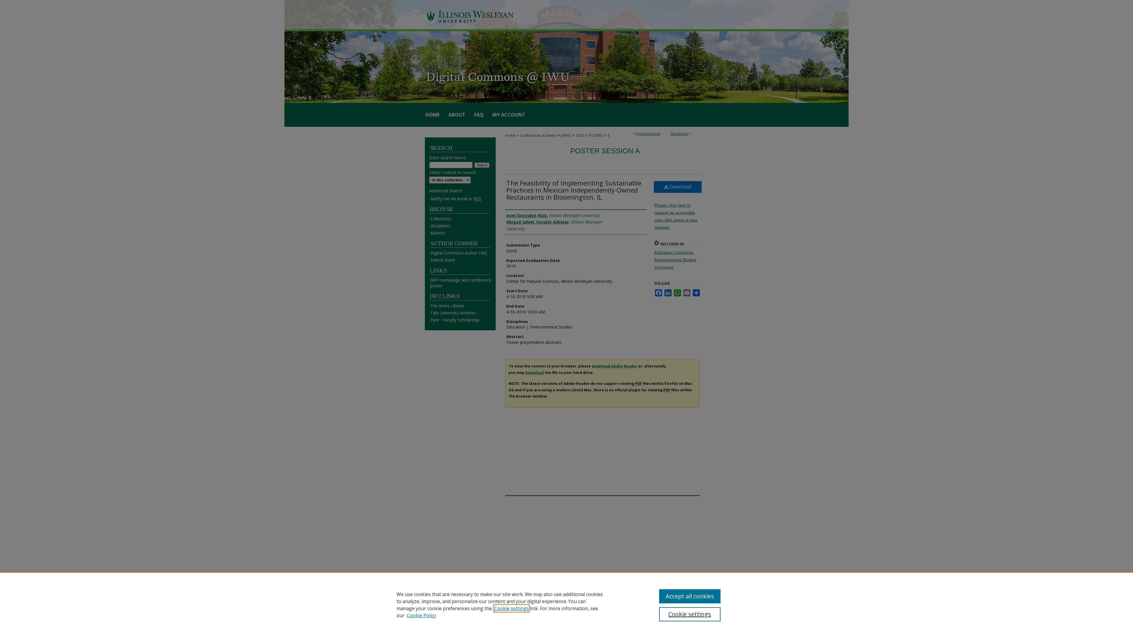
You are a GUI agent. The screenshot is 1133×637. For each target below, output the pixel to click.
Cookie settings (511, 608)
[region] (566, 604)
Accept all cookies (690, 596)
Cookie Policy (421, 615)
